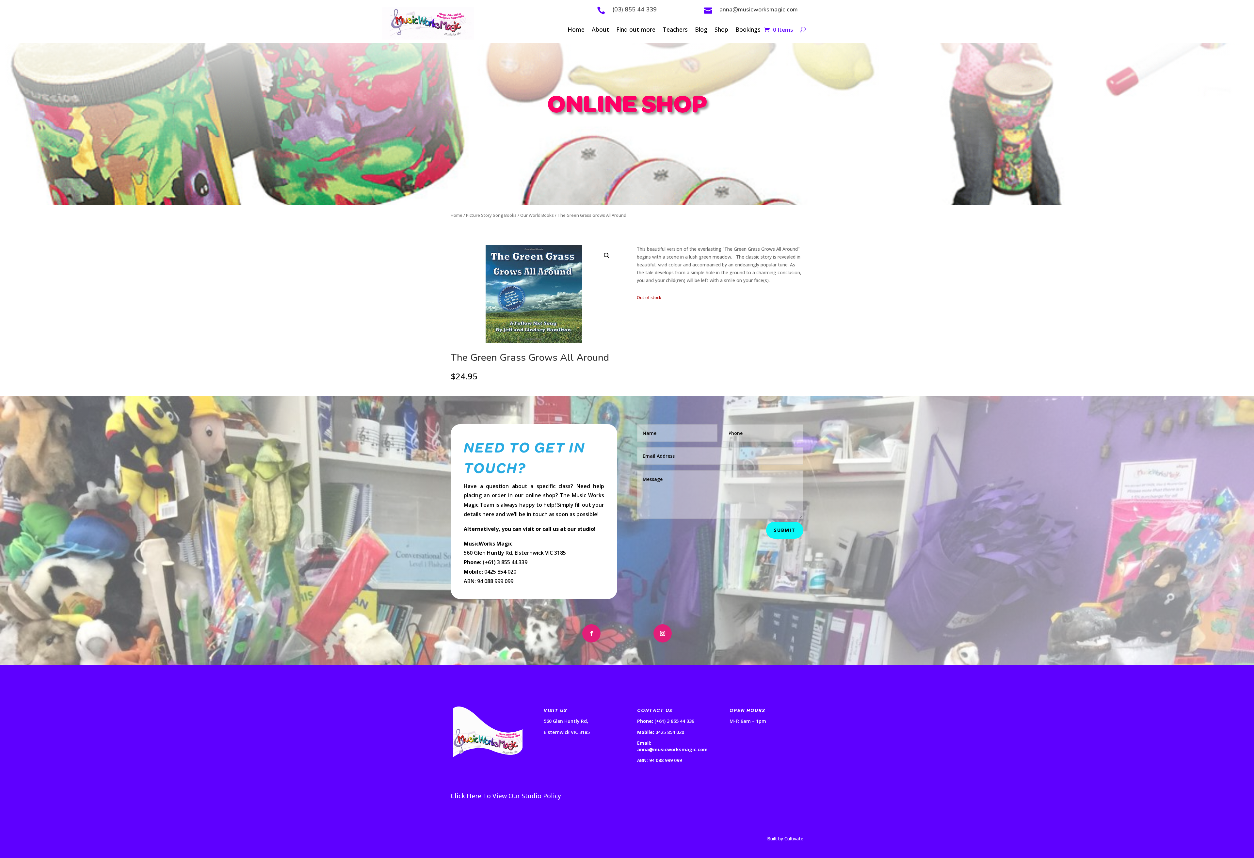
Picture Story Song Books (491, 215)
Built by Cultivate (785, 838)
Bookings (748, 30)
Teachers (675, 30)
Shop (721, 30)
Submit (785, 530)
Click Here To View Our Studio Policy (506, 796)
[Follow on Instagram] (662, 633)
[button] (607, 256)
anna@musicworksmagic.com (758, 9)
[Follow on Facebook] (591, 633)
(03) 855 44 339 (634, 9)
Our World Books (537, 215)
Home (576, 30)
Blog (701, 30)
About (600, 30)
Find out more (635, 30)
